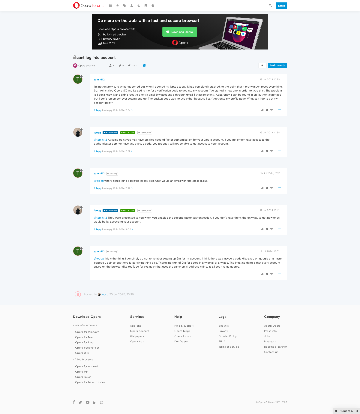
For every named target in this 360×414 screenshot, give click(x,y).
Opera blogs (182, 330)
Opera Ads (137, 341)
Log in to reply (277, 65)
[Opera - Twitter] (80, 402)
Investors (270, 341)
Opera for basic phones (90, 382)
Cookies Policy (228, 336)
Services (137, 317)
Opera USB (82, 352)
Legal (223, 317)
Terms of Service (229, 346)
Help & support (184, 325)
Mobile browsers (83, 359)
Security (224, 325)
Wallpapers (137, 336)
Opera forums (183, 336)
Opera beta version (87, 347)
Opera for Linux (85, 342)
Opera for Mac (84, 337)
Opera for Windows (87, 331)
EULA (222, 341)
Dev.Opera (181, 341)
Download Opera (182, 31)
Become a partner (275, 346)
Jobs (267, 336)
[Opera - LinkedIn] (94, 402)
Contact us (271, 351)
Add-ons (135, 325)
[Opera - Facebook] (74, 402)
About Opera (272, 325)
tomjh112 (99, 79)
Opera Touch (83, 376)
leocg (97, 132)
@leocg (113, 174)
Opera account (86, 65)
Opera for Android (86, 366)
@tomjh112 (146, 133)
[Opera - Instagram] (101, 402)
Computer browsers (85, 325)
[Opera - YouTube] (87, 402)
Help (178, 317)
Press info (270, 330)
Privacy (223, 330)
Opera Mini (82, 371)
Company (272, 317)
